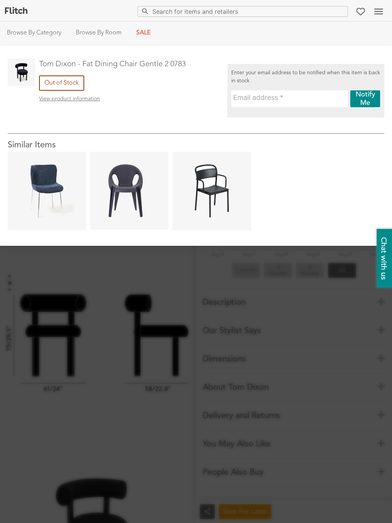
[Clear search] (340, 11)
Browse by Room (99, 33)
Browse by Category (34, 33)
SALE (143, 33)
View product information (69, 98)
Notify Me (365, 98)
